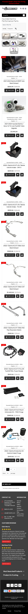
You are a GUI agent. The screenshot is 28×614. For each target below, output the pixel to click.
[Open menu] (3, 8)
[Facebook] (8, 585)
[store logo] (10, 8)
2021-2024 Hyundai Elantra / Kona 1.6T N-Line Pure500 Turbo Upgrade (14, 126)
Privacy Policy (20, 514)
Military (19, 502)
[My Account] (23, 8)
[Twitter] (12, 585)
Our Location (20, 510)
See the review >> (6, 541)
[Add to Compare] (22, 90)
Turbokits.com (14, 598)
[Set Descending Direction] (16, 29)
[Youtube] (16, 585)
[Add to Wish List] (17, 90)
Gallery (18, 504)
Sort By (4, 28)
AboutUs (19, 506)
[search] (21, 8)
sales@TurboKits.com (9, 513)
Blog (18, 512)
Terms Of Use (20, 516)
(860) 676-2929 (8, 509)
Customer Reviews (9, 523)
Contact (19, 508)
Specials (19, 501)
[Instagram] (19, 585)
